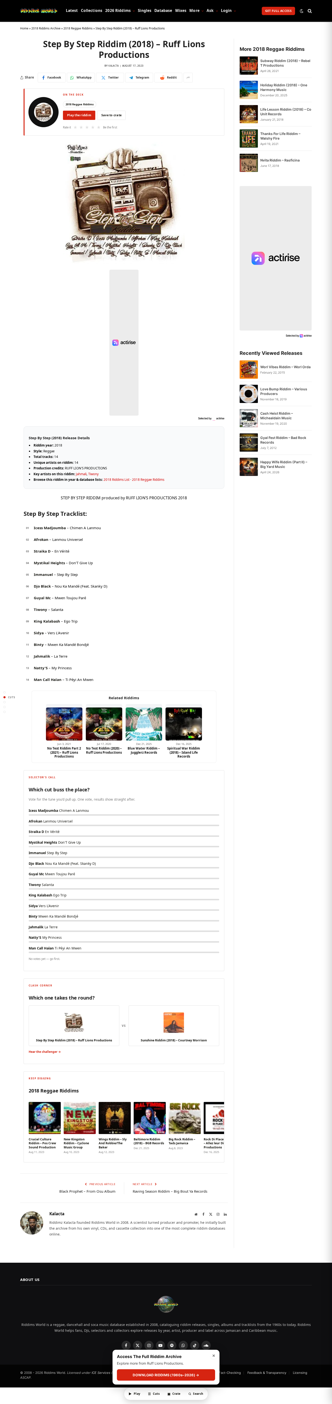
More (194, 10)
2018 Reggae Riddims (78, 28)
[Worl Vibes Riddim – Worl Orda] (249, 369)
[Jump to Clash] (4, 707)
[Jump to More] (4, 712)
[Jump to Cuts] (4, 697)
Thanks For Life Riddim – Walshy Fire (280, 136)
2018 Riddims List (117, 479)
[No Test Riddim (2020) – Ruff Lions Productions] (104, 722)
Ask (210, 10)
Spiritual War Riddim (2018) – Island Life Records (183, 752)
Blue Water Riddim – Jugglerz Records (144, 750)
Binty (39, 644)
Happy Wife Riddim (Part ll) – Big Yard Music (283, 464)
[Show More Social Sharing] (188, 77)
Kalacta (113, 65)
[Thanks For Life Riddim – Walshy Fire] (249, 138)
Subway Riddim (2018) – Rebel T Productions (285, 63)
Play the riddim (79, 115)
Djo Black (42, 586)
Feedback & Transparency (266, 1373)
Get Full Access (278, 11)
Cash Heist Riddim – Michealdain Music (276, 415)
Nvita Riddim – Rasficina (280, 160)
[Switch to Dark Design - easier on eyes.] (302, 11)
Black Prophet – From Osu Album (87, 1191)
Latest (72, 10)
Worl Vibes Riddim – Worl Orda (285, 367)
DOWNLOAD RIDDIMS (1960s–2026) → (166, 1375)
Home (24, 28)
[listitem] (45, 1126)
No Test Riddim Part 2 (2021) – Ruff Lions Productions (64, 752)
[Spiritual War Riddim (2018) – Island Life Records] (184, 722)
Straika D (42, 551)
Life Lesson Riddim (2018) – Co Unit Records (285, 111)
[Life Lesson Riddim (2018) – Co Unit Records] (249, 114)
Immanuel (43, 574)
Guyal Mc (42, 597)
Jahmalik (42, 656)
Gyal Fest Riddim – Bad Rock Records (283, 440)
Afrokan (41, 539)
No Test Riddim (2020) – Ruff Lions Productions (104, 750)
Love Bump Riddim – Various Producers (283, 391)
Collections (92, 10)
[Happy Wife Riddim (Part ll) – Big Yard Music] (249, 467)
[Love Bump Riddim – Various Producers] (249, 394)
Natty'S (41, 667)
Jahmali (81, 474)
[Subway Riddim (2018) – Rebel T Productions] (249, 65)
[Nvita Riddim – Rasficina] (249, 163)
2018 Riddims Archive (46, 28)
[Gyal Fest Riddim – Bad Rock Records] (249, 442)
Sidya (39, 632)
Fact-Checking (230, 1373)
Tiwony (93, 474)
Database (163, 10)
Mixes (181, 10)
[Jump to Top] (4, 692)
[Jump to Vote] (4, 702)
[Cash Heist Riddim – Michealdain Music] (249, 418)
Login (226, 10)
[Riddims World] (38, 11)
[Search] (309, 10)
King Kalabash (47, 621)
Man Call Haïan (47, 679)
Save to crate (111, 115)
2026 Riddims (118, 10)
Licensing (300, 1373)
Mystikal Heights (49, 562)
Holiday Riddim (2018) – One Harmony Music (283, 87)
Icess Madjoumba (50, 527)
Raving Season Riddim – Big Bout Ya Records (170, 1191)
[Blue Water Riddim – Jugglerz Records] (144, 722)
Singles (144, 10)
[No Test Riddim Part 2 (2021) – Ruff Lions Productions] (64, 722)
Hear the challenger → (45, 1052)
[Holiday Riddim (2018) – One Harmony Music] (249, 90)
